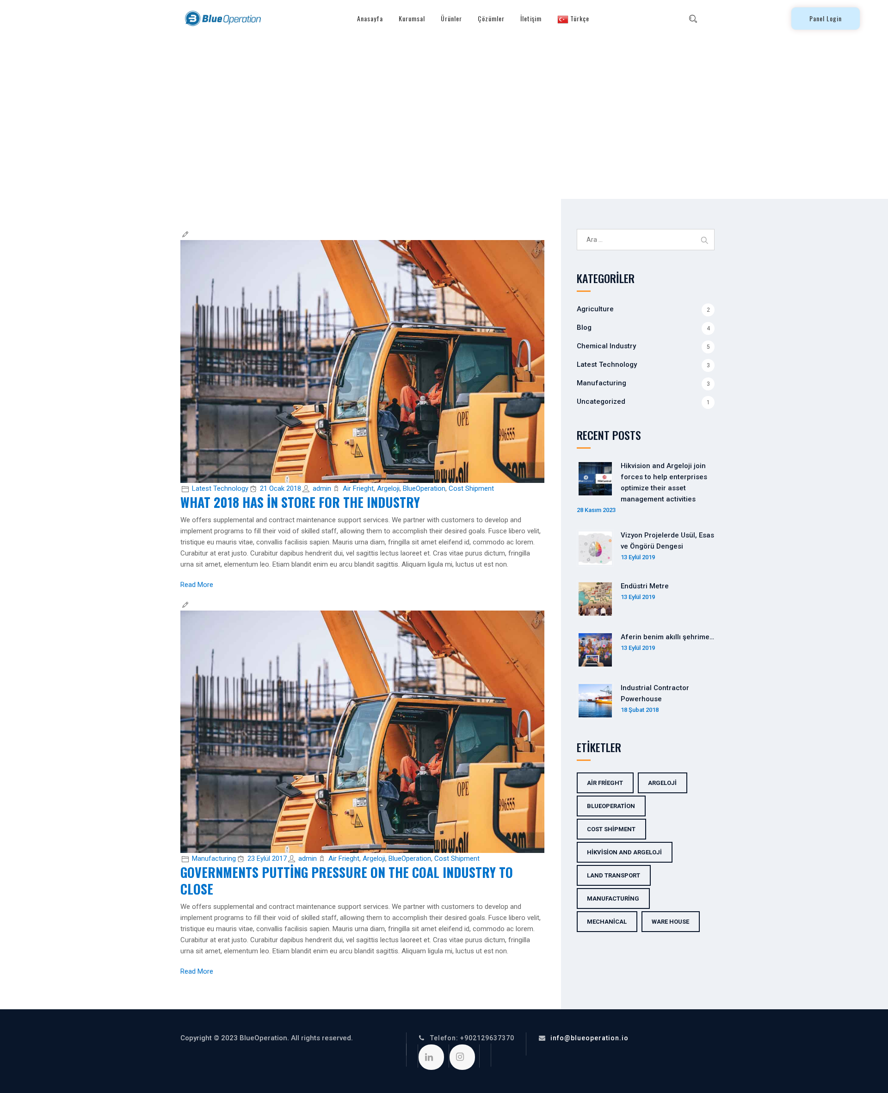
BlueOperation (424, 488)
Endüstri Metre (645, 586)
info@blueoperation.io (589, 1038)
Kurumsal (412, 18)
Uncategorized (601, 401)
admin (322, 488)
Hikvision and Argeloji (624, 852)
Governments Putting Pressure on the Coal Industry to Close (346, 880)
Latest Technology (220, 488)
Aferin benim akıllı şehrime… (667, 637)
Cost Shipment (471, 488)
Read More (196, 584)
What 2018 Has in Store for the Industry (300, 502)
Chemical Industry (606, 346)
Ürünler (451, 18)
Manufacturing (214, 858)
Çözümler (491, 18)
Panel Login (825, 18)
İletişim (531, 18)
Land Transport (613, 875)
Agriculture (595, 309)
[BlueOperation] (222, 18)
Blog (584, 327)
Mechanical (607, 921)
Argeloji (388, 488)
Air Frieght (358, 488)
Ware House (670, 921)
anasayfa (370, 18)
